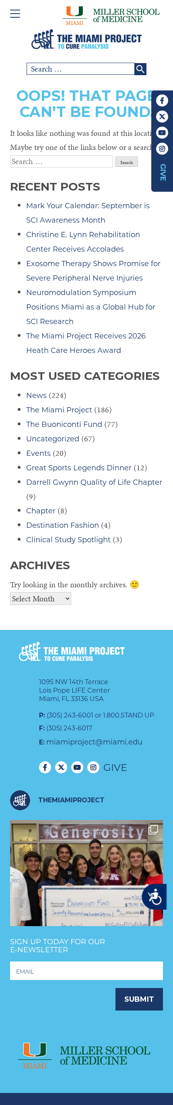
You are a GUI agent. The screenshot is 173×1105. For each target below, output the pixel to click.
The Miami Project (59, 410)
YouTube (162, 133)
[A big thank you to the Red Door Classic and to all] (86, 896)
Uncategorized (52, 439)
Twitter (162, 117)
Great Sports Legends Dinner (79, 467)
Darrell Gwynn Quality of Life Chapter (94, 482)
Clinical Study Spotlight (68, 539)
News (36, 395)
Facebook (162, 100)
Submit (139, 999)
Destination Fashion (62, 525)
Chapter (41, 510)
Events (38, 453)
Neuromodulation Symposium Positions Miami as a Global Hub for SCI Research (90, 307)
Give (163, 172)
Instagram (162, 149)
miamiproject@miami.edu (94, 742)
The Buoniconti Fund (64, 424)
